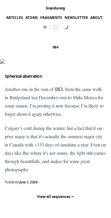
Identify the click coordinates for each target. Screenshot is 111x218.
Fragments (51, 17)
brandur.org (55, 8)
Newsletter (76, 17)
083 (59, 89)
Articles (14, 17)
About (96, 17)
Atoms (31, 17)
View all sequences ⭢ (55, 196)
